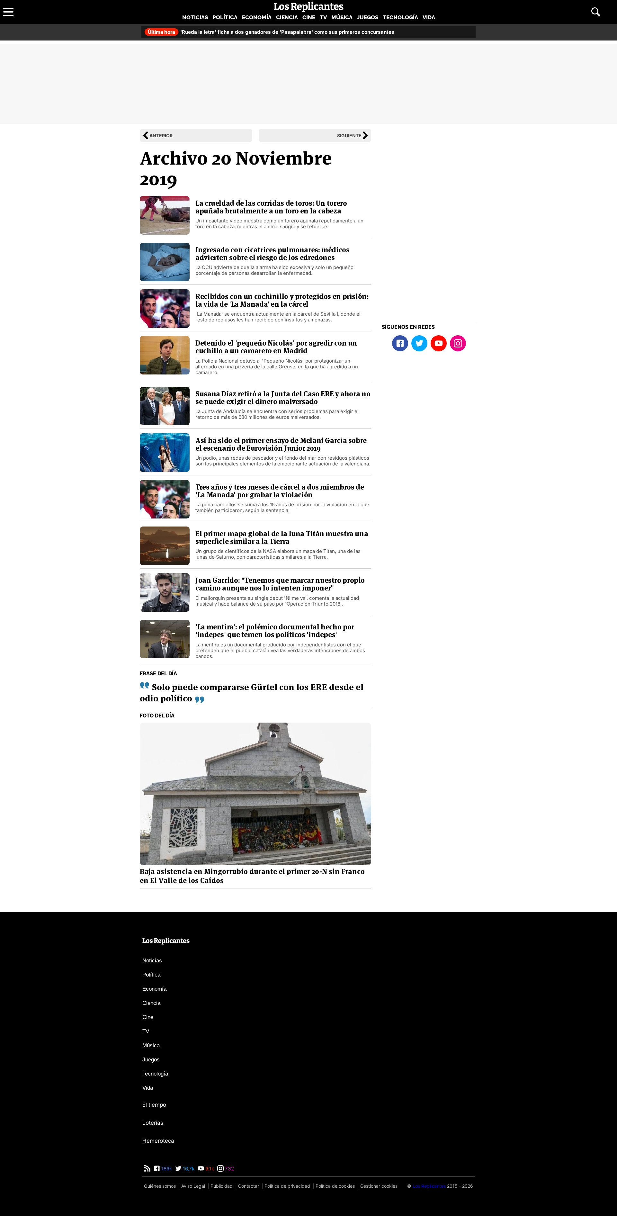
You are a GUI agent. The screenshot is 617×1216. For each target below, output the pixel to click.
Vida (429, 17)
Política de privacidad (287, 1186)
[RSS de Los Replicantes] (147, 1169)
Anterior (161, 135)
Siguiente (349, 135)
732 (229, 1169)
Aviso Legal (193, 1186)
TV (323, 17)
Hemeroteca (158, 1141)
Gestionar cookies (379, 1186)
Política (224, 17)
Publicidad (221, 1186)
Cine (308, 17)
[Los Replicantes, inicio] (309, 7)
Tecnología (400, 17)
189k (166, 1169)
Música (342, 17)
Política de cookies (335, 1186)
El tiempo (154, 1105)
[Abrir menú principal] (8, 12)
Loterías (152, 1123)
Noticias (195, 17)
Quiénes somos (160, 1186)
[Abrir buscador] (595, 11)
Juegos (367, 17)
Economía (257, 17)
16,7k (188, 1169)
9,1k (209, 1169)
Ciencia (287, 17)
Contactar (248, 1186)
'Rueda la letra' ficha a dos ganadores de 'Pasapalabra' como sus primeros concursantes (271, 32)
